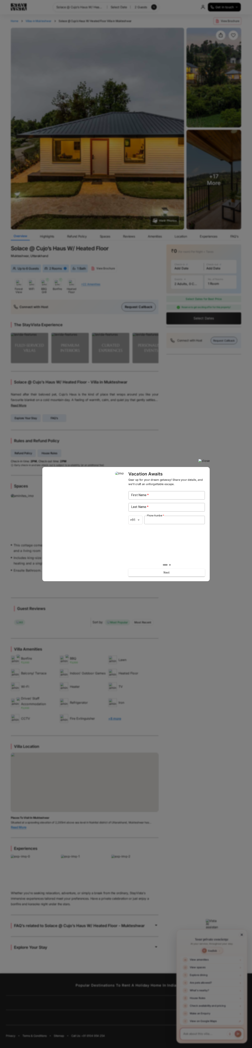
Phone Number (155, 515)
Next (167, 572)
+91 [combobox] (132, 520)
